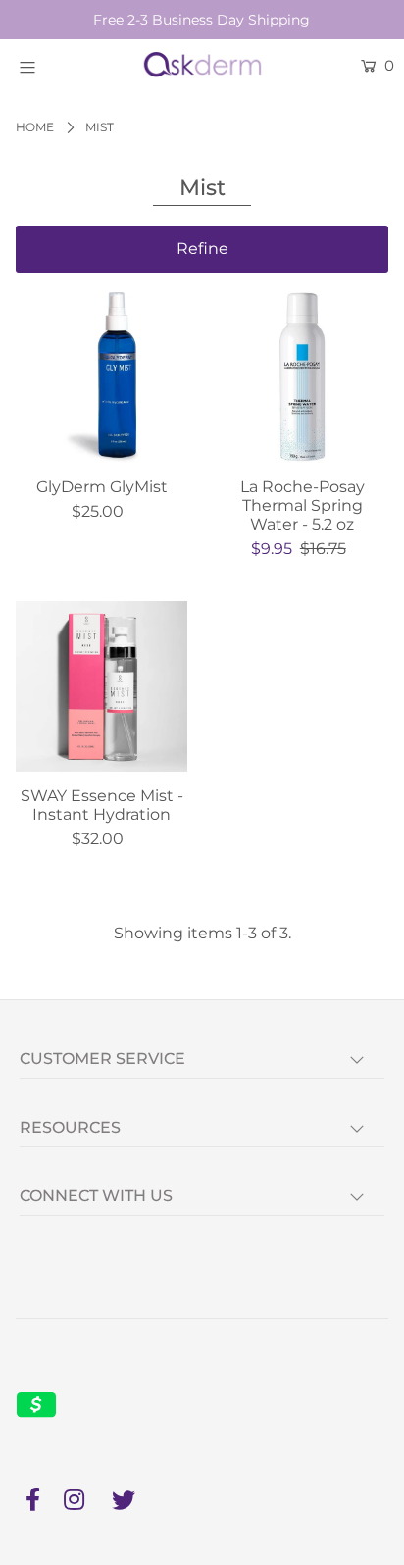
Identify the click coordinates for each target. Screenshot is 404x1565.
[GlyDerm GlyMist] (101, 378)
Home (35, 127)
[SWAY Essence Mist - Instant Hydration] (101, 687)
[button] (201, 249)
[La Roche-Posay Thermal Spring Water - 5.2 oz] (302, 378)
